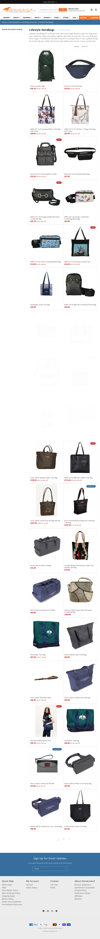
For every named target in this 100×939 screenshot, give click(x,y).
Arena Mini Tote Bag (71, 741)
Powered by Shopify (56, 928)
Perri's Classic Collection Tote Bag (42, 435)
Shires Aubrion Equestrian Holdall (42, 610)
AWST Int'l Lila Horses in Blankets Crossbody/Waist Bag (76, 218)
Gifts (74, 18)
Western (6, 18)
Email (52, 887)
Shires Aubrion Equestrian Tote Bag (77, 698)
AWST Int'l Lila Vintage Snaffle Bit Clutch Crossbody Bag (45, 218)
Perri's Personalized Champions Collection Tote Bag (79, 522)
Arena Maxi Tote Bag (37, 655)
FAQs (4, 887)
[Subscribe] (65, 868)
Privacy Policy (81, 890)
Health (37, 18)
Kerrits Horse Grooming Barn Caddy (43, 174)
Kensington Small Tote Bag (40, 305)
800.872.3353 (73, 9)
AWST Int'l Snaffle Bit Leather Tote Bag (78, 478)
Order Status (31, 887)
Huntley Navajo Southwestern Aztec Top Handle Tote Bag (79, 566)
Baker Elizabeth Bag (37, 392)
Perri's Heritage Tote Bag (73, 392)
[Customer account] (91, 10)
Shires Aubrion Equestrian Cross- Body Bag (46, 826)
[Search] (63, 9)
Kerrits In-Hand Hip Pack (73, 86)
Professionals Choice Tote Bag (75, 826)
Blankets (47, 18)
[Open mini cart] (96, 10)
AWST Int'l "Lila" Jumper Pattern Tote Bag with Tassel (45, 130)
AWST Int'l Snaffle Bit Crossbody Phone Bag (80, 305)
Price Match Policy (10, 890)
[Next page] (69, 839)
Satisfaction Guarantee (85, 887)
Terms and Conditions (11, 902)
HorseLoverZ (46, 928)
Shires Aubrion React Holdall (40, 566)
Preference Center (82, 893)
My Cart (29, 885)
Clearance (94, 18)
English (16, 18)
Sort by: (76, 46)
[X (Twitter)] (52, 911)
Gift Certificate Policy (11, 893)
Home (4, 22)
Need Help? (7, 885)
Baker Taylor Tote (70, 349)
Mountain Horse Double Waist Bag (76, 174)
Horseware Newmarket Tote (40, 741)
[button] (14, 29)
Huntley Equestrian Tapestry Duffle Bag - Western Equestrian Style (79, 436)
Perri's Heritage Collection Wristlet (43, 349)
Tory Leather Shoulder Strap (40, 698)
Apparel (65, 18)
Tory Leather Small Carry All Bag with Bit (45, 521)
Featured (83, 18)
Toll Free (54, 885)
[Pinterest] (56, 911)
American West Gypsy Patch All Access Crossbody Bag (78, 611)
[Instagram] (48, 911)
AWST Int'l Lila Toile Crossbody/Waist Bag (45, 262)
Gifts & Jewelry (14, 22)
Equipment (26, 18)
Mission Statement (83, 885)
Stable (56, 18)
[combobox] (53, 10)
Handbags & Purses (29, 22)
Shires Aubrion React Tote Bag (75, 655)
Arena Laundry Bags (37, 86)
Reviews (78, 899)
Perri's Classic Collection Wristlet (42, 784)
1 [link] (58, 839)
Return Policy (8, 899)
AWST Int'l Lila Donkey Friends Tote (77, 262)
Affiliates (78, 896)
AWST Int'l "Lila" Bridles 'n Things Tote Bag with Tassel (79, 130)
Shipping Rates (8, 896)
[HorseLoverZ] (19, 9)
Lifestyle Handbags (45, 22)
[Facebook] (43, 911)
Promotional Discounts (12, 904)
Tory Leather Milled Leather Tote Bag (43, 478)
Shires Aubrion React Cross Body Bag (77, 784)
